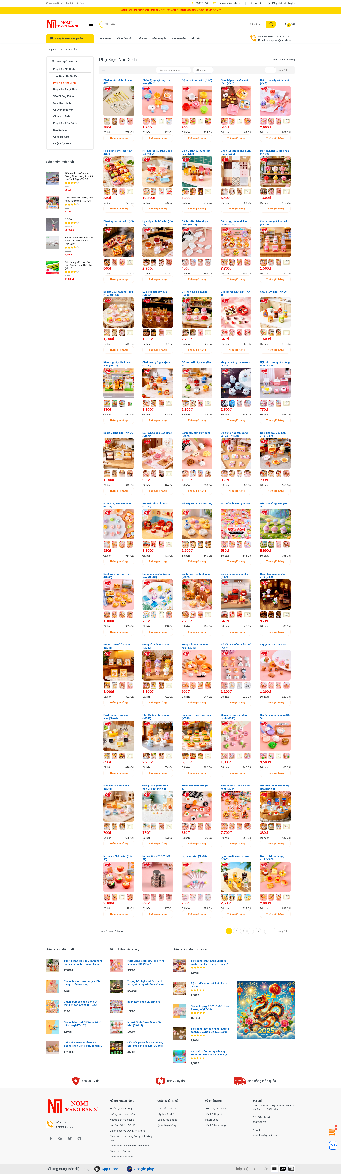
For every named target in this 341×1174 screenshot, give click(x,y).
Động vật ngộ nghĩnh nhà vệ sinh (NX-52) (155, 787)
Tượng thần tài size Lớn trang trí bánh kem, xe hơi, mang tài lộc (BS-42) (83, 962)
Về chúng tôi (124, 38)
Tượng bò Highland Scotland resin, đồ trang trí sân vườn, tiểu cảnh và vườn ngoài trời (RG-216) (147, 983)
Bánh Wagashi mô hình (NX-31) (117, 505)
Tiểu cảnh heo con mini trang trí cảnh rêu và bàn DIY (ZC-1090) (210, 1030)
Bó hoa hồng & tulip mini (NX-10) (275, 152)
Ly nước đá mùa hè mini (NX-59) (235, 858)
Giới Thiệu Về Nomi (215, 1108)
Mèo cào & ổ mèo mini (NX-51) (116, 787)
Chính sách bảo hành (121, 1156)
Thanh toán (179, 38)
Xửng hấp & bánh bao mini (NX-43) (195, 646)
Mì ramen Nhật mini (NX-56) (117, 858)
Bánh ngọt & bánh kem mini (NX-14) (234, 223)
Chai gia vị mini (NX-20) (274, 291)
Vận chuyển (159, 38)
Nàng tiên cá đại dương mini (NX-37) (156, 576)
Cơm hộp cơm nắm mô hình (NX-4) (234, 82)
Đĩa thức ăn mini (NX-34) (235, 503)
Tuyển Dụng (211, 1119)
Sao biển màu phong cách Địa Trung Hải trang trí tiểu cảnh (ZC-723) (210, 1053)
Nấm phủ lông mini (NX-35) (274, 505)
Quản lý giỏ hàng (166, 1125)
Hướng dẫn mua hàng (122, 1119)
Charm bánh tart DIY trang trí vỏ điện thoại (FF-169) (82, 1024)
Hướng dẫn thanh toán (122, 1114)
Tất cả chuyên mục (63, 61)
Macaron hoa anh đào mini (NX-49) (234, 717)
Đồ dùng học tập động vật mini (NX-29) (234, 434)
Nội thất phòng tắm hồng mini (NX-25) (275, 364)
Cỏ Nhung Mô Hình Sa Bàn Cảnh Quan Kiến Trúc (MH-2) (79, 265)
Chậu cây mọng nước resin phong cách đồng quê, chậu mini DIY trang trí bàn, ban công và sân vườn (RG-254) (84, 1044)
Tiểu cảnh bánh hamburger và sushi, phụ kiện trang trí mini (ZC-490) (211, 962)
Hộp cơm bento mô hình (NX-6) (117, 152)
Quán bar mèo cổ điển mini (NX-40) (273, 576)
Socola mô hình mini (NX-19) (236, 293)
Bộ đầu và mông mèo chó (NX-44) (236, 646)
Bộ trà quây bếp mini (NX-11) (118, 223)
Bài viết (195, 38)
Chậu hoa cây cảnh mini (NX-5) (274, 82)
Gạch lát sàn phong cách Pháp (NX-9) (236, 152)
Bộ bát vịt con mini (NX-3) (197, 80)
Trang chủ (51, 49)
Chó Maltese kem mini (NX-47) (155, 717)
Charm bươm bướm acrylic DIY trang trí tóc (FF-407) (82, 983)
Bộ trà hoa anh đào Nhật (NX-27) (157, 434)
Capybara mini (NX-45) (273, 644)
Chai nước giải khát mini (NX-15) (274, 223)
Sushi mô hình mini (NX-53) (196, 787)
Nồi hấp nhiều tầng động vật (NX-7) (157, 152)
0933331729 (201, 3)
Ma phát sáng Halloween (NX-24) (235, 364)
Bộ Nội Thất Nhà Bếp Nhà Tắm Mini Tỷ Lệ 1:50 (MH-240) (79, 240)
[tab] (103, 70)
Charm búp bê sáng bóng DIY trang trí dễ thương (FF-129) (81, 1003)
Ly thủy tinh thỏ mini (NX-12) (157, 223)
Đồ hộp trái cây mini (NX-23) (196, 364)
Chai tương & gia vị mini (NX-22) (156, 364)
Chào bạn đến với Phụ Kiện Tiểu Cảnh (65, 3)
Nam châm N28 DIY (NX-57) (156, 858)
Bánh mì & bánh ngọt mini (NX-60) (272, 858)
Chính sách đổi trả (120, 1151)
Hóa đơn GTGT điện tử (122, 1125)
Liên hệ (142, 38)
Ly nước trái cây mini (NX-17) (154, 293)
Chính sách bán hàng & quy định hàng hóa (131, 1138)
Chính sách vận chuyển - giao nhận (129, 1145)
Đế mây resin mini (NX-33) (197, 503)
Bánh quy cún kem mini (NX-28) (196, 434)
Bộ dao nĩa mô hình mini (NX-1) (117, 82)
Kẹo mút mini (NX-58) (194, 856)
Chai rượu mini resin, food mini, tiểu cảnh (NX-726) (79, 199)
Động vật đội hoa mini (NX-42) (155, 646)
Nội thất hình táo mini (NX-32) (155, 505)
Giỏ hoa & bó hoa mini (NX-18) (195, 293)
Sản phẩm (105, 38)
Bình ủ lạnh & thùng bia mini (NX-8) (196, 152)
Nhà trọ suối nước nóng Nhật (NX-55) (274, 787)
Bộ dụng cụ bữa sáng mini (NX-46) (116, 717)
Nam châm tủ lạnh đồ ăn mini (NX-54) (235, 787)
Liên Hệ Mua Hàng (215, 1125)
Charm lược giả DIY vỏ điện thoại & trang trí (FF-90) (210, 1008)
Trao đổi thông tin (167, 1108)
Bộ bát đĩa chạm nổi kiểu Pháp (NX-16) (118, 293)
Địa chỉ (257, 3)
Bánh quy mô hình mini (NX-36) (117, 576)
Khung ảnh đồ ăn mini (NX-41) (116, 646)
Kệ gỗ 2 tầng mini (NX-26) (118, 432)
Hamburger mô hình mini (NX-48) (196, 717)
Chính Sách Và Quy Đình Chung (127, 1130)
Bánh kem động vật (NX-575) (144, 1001)
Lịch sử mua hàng (167, 1119)
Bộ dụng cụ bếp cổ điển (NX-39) (235, 576)
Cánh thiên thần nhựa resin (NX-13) (195, 223)
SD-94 (68, 219)
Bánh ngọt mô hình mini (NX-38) (196, 576)
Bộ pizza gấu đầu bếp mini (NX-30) (273, 434)
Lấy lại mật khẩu (166, 1114)
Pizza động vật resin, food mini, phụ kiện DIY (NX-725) (146, 962)
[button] (281, 3)
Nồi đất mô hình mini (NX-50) (275, 717)
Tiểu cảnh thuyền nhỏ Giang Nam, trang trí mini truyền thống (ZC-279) (79, 176)
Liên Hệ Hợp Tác (214, 1114)
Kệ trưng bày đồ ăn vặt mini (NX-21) (117, 364)
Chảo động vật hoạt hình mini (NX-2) (157, 82)
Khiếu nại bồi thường (121, 1108)
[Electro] (59, 24)
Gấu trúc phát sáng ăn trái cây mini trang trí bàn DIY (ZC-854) (145, 1044)
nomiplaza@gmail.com (229, 3)
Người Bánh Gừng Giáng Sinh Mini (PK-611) (145, 1024)
